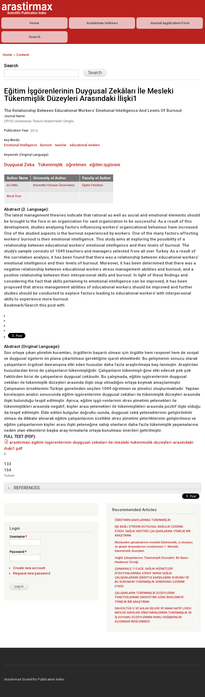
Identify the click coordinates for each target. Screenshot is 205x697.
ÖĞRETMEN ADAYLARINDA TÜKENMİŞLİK (143, 520)
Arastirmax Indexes (102, 23)
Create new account (29, 568)
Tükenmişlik (50, 164)
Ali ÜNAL (12, 185)
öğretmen (76, 164)
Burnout (46, 145)
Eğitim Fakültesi (92, 185)
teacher (60, 145)
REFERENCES (27, 487)
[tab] (102, 488)
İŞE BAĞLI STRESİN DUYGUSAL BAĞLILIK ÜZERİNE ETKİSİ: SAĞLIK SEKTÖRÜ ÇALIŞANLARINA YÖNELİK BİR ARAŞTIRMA (153, 531)
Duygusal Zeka (19, 164)
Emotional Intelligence (20, 145)
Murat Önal (14, 196)
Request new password (31, 573)
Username (18, 537)
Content (22, 55)
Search (34, 37)
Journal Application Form (170, 23)
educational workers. (85, 145)
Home (34, 23)
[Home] (26, 8)
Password (18, 552)
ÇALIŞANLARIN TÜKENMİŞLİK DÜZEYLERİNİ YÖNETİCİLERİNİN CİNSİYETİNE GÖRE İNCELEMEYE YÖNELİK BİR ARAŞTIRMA (149, 597)
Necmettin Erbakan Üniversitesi (53, 185)
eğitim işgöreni (104, 164)
